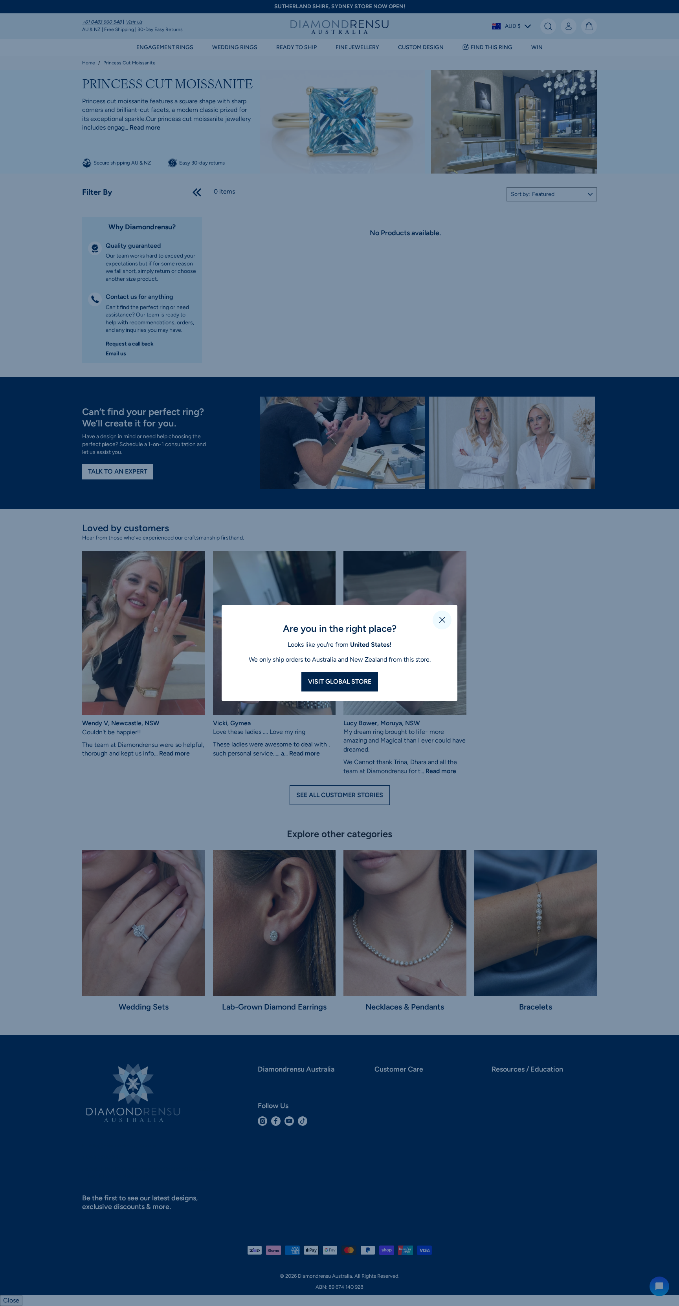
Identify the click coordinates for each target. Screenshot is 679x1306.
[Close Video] (442, 620)
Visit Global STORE (339, 681)
